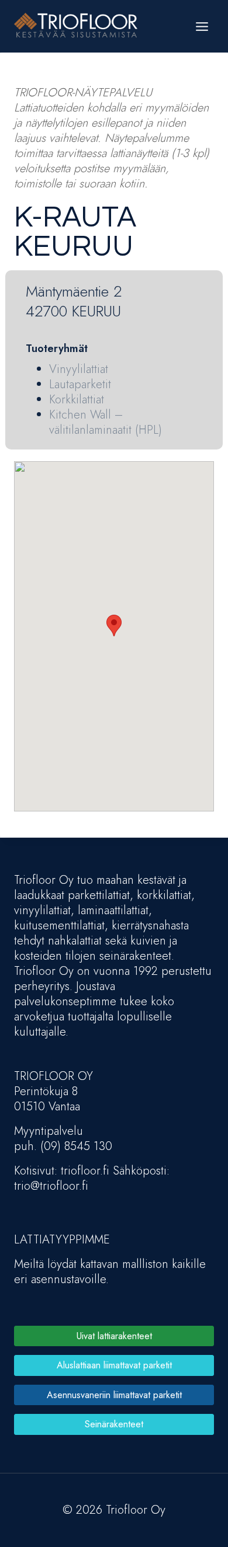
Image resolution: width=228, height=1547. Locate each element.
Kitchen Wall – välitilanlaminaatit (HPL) (105, 422)
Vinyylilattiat (78, 369)
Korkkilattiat (76, 399)
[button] (114, 625)
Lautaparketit (80, 384)
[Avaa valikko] (201, 26)
